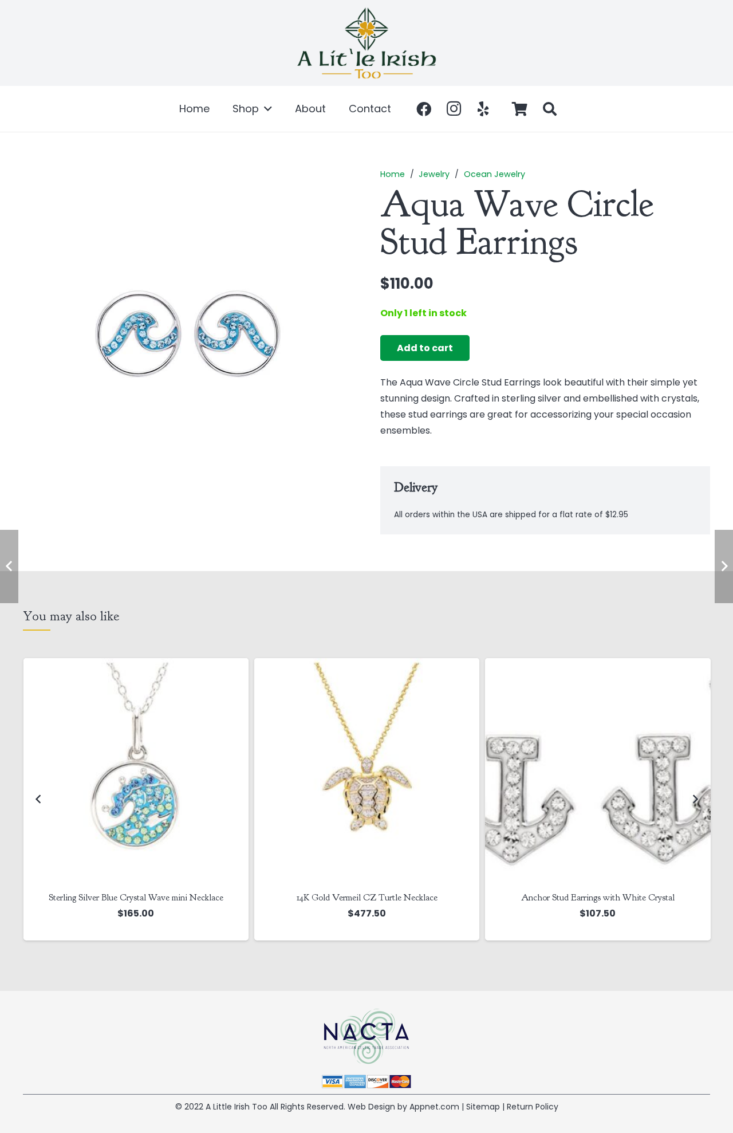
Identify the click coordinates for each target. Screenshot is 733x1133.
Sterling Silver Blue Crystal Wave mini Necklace (136, 897)
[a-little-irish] (366, 43)
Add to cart (425, 348)
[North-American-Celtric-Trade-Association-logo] (366, 1036)
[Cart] (520, 109)
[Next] (694, 799)
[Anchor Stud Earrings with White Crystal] (597, 770)
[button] (265, 109)
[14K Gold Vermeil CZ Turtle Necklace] (366, 770)
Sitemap (483, 1106)
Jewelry (434, 174)
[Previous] (38, 799)
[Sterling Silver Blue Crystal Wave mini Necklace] (136, 770)
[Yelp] (483, 109)
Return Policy (532, 1106)
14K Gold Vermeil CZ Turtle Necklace (367, 897)
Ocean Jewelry (494, 174)
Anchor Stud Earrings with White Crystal (598, 897)
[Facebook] (424, 109)
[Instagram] (453, 109)
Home (392, 174)
